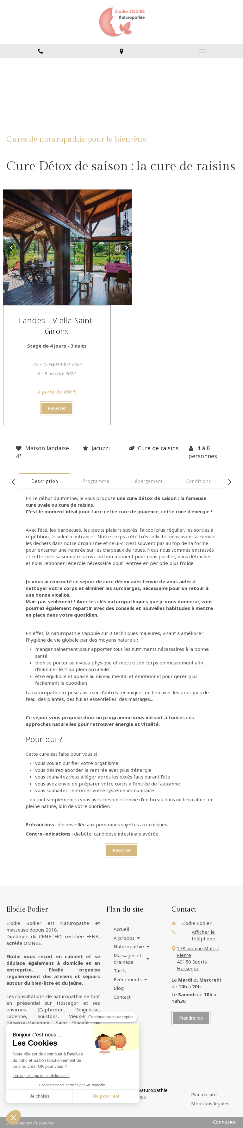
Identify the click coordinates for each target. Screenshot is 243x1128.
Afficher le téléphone (203, 935)
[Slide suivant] (125, 247)
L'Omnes (46, 1123)
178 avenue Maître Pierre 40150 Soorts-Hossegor (198, 958)
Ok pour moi (106, 1096)
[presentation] (44, 481)
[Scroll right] (229, 482)
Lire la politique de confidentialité (41, 1076)
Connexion (225, 1121)
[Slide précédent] (10, 247)
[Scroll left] (13, 482)
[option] (67, 247)
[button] (13, 1117)
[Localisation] (121, 51)
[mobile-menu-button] (202, 51)
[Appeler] (40, 51)
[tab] (44, 481)
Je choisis (39, 1096)
